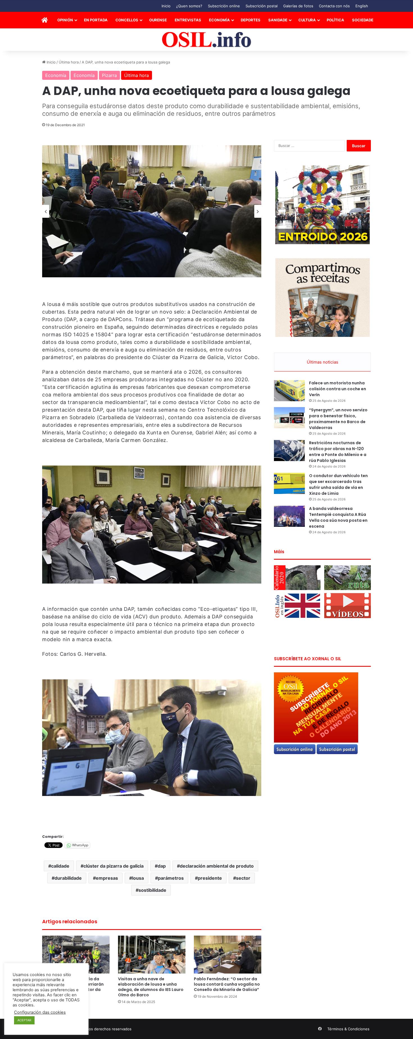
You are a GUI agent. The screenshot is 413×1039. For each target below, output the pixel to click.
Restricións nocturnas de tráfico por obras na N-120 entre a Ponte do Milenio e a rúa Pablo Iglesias (337, 451)
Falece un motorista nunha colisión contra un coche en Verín (337, 389)
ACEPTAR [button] (24, 1020)
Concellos (126, 20)
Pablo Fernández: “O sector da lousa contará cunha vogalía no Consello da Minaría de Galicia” (227, 984)
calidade (60, 866)
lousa (138, 878)
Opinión (65, 20)
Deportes (250, 20)
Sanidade (277, 20)
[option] (151, 211)
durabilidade (68, 878)
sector (243, 878)
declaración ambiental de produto (217, 866)
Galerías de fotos (298, 6)
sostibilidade (152, 890)
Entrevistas (188, 20)
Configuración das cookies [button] (40, 1012)
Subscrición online (224, 6)
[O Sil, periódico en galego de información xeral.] (207, 39)
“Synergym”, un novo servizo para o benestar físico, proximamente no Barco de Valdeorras (338, 418)
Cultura (307, 20)
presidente (210, 878)
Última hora (69, 62)
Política (335, 20)
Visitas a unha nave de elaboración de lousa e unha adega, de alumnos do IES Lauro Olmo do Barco (150, 987)
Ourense (158, 20)
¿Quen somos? (189, 6)
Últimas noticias (322, 362)
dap (162, 866)
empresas (107, 878)
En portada (96, 20)
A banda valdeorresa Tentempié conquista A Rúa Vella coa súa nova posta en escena (338, 517)
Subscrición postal (262, 6)
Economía (219, 20)
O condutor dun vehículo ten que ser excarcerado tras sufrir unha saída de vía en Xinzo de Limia (338, 484)
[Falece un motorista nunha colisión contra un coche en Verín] (289, 390)
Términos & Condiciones (348, 1029)
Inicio (166, 6)
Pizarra (109, 75)
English (361, 6)
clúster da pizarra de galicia (113, 866)
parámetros (171, 878)
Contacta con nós (334, 6)
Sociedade (362, 20)
